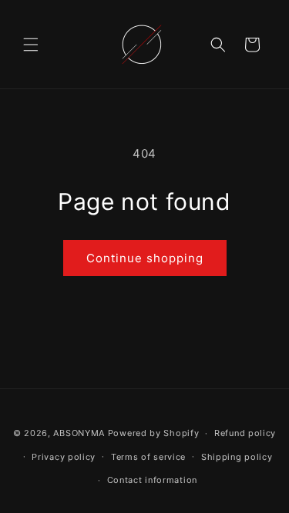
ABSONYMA (79, 433)
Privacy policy (64, 456)
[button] (31, 45)
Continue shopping (144, 258)
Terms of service (148, 456)
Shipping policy (237, 456)
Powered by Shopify (154, 433)
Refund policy (245, 433)
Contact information (152, 480)
